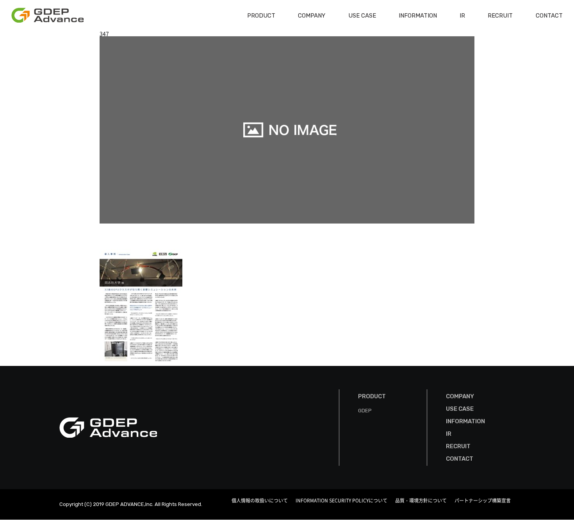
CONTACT (549, 15)
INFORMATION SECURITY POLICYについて (341, 500)
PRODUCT (261, 15)
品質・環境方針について (421, 500)
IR (462, 15)
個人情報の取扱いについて (260, 500)
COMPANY (311, 15)
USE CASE (362, 15)
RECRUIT (500, 15)
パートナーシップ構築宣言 (483, 500)
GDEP (365, 411)
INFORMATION (418, 15)
